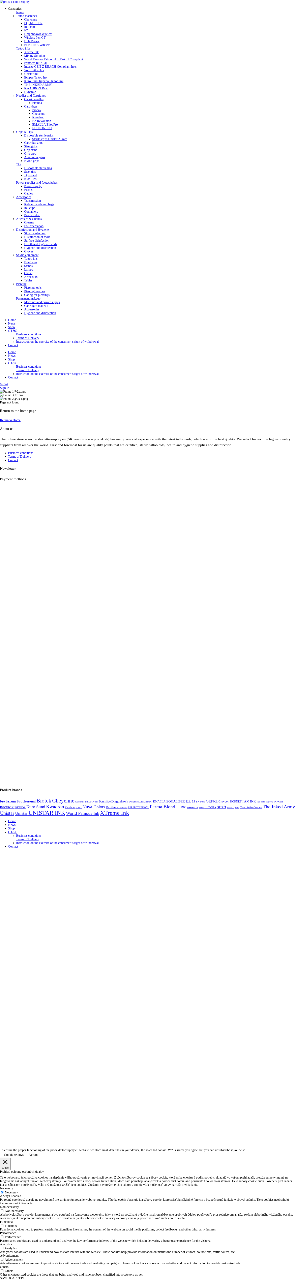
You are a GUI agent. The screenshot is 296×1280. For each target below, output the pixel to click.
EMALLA (159, 801)
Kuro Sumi (35, 806)
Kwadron (55, 806)
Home (12, 320)
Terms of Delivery (27, 338)
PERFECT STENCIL (138, 807)
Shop (11, 327)
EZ (188, 801)
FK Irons (200, 801)
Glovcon (223, 801)
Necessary (11, 1192)
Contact (13, 345)
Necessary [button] (6, 1188)
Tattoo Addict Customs (251, 807)
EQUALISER (175, 801)
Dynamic (133, 801)
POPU (202, 807)
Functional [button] (6, 1221)
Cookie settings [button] (14, 1154)
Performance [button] (8, 1233)
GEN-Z (212, 801)
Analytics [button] (6, 1244)
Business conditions (28, 334)
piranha (192, 807)
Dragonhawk (119, 801)
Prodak (210, 807)
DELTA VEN (91, 801)
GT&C (12, 330)
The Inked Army (279, 806)
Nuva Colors (94, 806)
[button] (4, 384)
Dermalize (105, 801)
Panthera (112, 807)
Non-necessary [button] (9, 1207)
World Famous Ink (82, 813)
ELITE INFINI (145, 802)
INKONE (278, 801)
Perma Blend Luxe (168, 806)
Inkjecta (269, 801)
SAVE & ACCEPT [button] (12, 1278)
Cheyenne (63, 801)
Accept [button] (33, 1154)
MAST (79, 807)
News (12, 323)
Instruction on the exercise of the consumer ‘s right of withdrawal (57, 341)
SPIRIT (221, 807)
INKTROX (7, 807)
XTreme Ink (114, 813)
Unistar (7, 813)
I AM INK (249, 801)
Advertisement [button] (9, 1255)
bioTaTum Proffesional (18, 801)
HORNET (236, 801)
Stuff (237, 807)
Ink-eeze (261, 802)
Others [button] (4, 1267)
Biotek (43, 801)
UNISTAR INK (46, 813)
